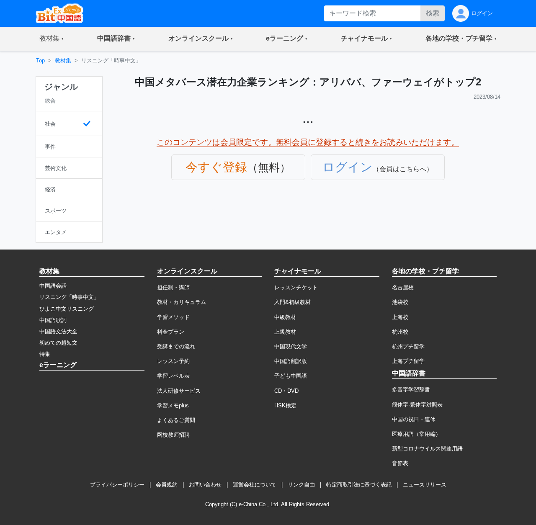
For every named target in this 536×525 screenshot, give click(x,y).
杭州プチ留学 (408, 346)
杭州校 (400, 332)
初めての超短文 (58, 343)
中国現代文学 (290, 346)
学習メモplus (173, 405)
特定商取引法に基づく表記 (359, 484)
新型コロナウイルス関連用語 (427, 448)
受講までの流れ (176, 346)
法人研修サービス (179, 391)
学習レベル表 (173, 376)
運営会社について (254, 484)
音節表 (400, 463)
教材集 (63, 60)
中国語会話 (53, 286)
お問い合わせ (205, 484)
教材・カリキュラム (181, 302)
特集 (44, 354)
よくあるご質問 (176, 420)
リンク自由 (301, 484)
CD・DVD (286, 391)
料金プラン (170, 332)
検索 (432, 13)
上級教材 (285, 332)
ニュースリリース (424, 484)
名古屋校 (403, 287)
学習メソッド (173, 317)
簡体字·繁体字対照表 (417, 404)
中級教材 (285, 317)
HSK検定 (285, 405)
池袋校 (400, 302)
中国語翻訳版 (290, 361)
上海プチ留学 (408, 361)
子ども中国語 (290, 376)
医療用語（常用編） (416, 434)
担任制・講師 (173, 287)
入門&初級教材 (292, 302)
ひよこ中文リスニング (66, 309)
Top (40, 60)
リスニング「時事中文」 (69, 297)
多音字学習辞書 (411, 389)
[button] (51, 39)
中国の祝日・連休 (414, 419)
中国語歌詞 (53, 320)
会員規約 (167, 484)
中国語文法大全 (58, 331)
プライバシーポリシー (117, 484)
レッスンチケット (296, 287)
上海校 (400, 317)
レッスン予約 (173, 361)
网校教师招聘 (173, 435)
